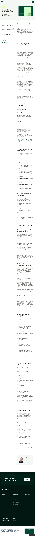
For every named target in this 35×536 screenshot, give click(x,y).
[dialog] (17, 531)
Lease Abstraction (16, 506)
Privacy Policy (4, 534)
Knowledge (4, 499)
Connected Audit (15, 494)
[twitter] (2, 42)
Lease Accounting (16, 502)
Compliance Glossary (5, 520)
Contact (14, 516)
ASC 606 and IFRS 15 (25, 109)
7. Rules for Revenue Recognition (7, 34)
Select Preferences (29, 532)
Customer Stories (5, 518)
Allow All (29, 529)
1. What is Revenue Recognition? (7, 25)
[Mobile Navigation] (33, 2)
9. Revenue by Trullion (5, 37)
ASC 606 (19, 115)
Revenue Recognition (16, 504)
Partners (14, 520)
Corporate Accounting (27, 494)
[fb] (4, 42)
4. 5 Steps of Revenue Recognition (8, 29)
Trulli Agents (4, 496)
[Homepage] (4, 2)
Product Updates (4, 516)
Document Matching (16, 496)
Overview (3, 494)
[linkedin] (7, 42)
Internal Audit (26, 496)
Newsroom (14, 518)
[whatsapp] (6, 42)
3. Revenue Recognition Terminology (8, 28)
